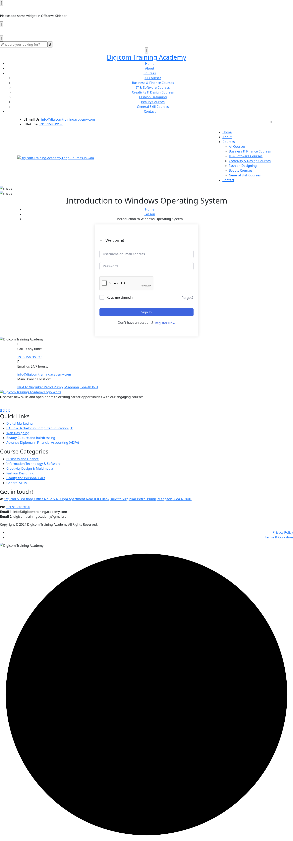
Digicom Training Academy (146, 57)
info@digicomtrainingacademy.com (68, 119)
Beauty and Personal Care (25, 478)
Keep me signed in (120, 297)
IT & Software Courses (153, 87)
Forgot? (187, 297)
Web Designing (17, 433)
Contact (150, 111)
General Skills (16, 483)
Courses (150, 73)
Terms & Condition (279, 537)
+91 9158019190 (51, 124)
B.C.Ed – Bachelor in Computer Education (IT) (39, 428)
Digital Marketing (19, 423)
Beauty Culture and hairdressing (30, 438)
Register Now (165, 323)
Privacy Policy (283, 532)
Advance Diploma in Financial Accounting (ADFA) (42, 442)
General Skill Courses (153, 106)
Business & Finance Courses (153, 83)
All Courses (153, 78)
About (149, 68)
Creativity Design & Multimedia (29, 468)
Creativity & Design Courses (153, 92)
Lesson (150, 214)
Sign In (146, 312)
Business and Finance (22, 459)
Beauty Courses (153, 102)
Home (149, 63)
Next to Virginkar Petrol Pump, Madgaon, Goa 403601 (57, 387)
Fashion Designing (153, 97)
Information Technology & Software (33, 463)
